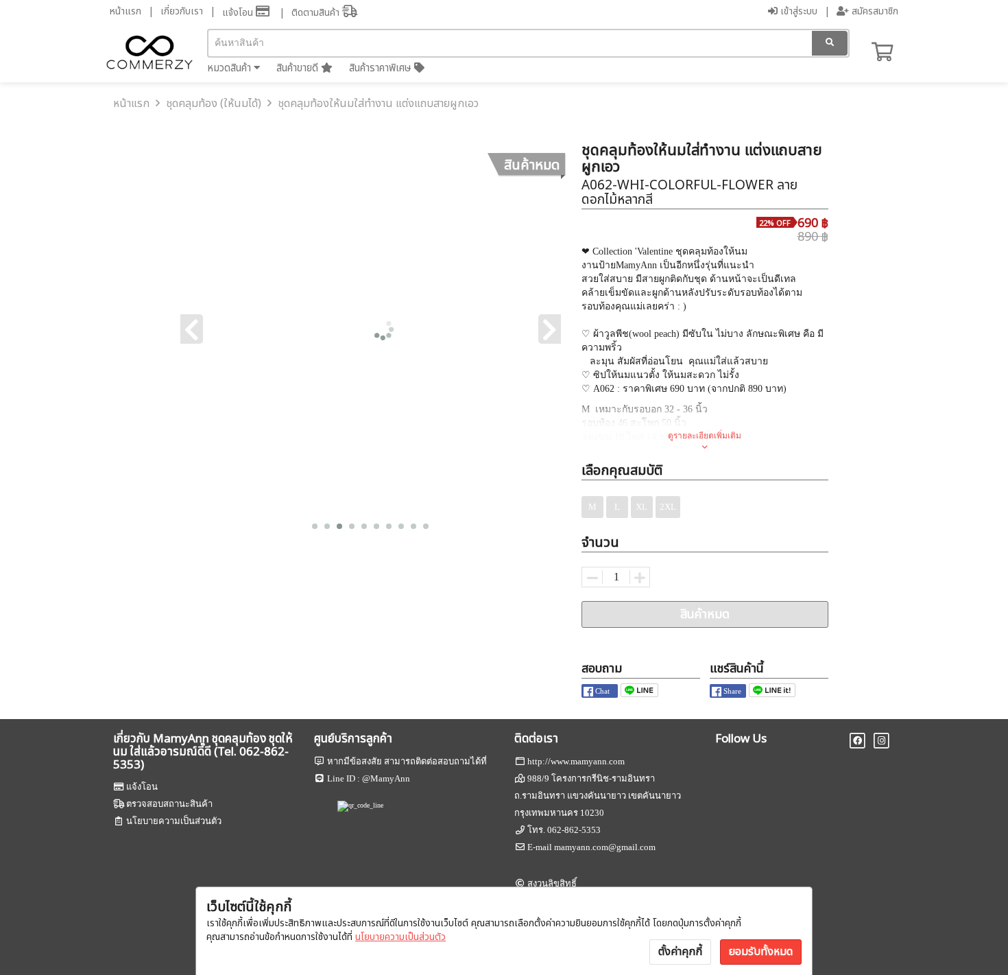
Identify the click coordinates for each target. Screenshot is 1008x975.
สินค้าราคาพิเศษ (381, 68)
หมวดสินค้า (230, 68)
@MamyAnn (386, 778)
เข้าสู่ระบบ (797, 11)
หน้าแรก (125, 11)
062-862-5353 (574, 830)
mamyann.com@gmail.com (605, 847)
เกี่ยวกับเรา (181, 11)
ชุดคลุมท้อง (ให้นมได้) (213, 103)
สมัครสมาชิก (873, 11)
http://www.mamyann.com (576, 761)
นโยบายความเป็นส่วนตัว (400, 937)
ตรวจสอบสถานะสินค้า (169, 804)
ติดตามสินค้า (316, 12)
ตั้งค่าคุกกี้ (680, 951)
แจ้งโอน (239, 12)
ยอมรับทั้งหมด (761, 951)
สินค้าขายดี (298, 68)
